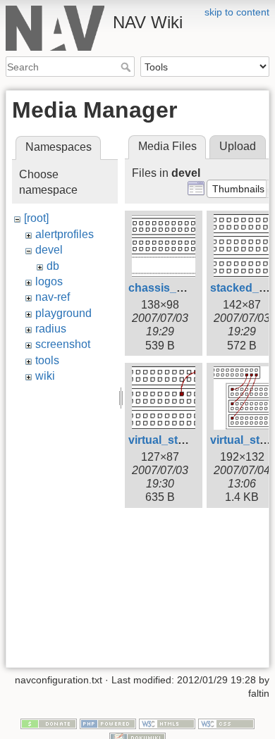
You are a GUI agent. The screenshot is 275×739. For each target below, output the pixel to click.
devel (49, 250)
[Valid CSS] (226, 722)
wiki (45, 376)
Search (127, 67)
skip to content (236, 12)
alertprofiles (64, 234)
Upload (237, 146)
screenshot (62, 344)
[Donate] (48, 722)
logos (49, 281)
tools (47, 360)
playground (63, 313)
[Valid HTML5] (167, 722)
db (53, 266)
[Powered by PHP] (108, 722)
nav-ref (52, 297)
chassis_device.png (182, 288)
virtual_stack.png (174, 440)
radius (50, 329)
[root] (36, 218)
